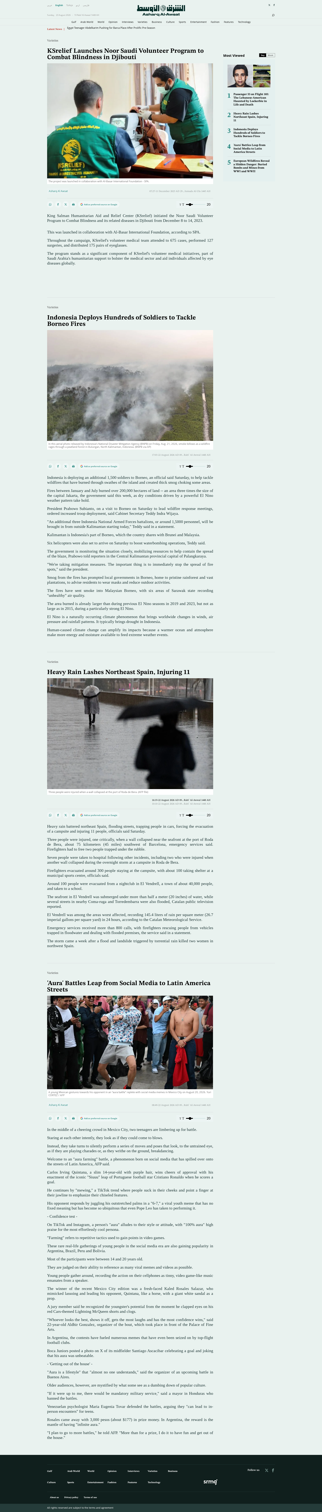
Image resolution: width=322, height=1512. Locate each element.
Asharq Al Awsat (58, 191)
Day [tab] (262, 55)
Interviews (127, 22)
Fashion (215, 22)
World (101, 22)
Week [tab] (270, 55)
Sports (182, 22)
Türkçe (69, 5)
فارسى (86, 5)
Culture (170, 22)
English (59, 5)
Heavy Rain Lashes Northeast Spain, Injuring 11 (250, 117)
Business (157, 22)
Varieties (142, 22)
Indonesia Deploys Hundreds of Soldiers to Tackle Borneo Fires (249, 133)
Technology (244, 22)
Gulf (73, 22)
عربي (49, 5)
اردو (78, 5)
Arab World (86, 22)
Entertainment (198, 22)
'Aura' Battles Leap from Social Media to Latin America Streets (249, 149)
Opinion (113, 22)
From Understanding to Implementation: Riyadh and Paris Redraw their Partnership (115, 29)
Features (229, 22)
